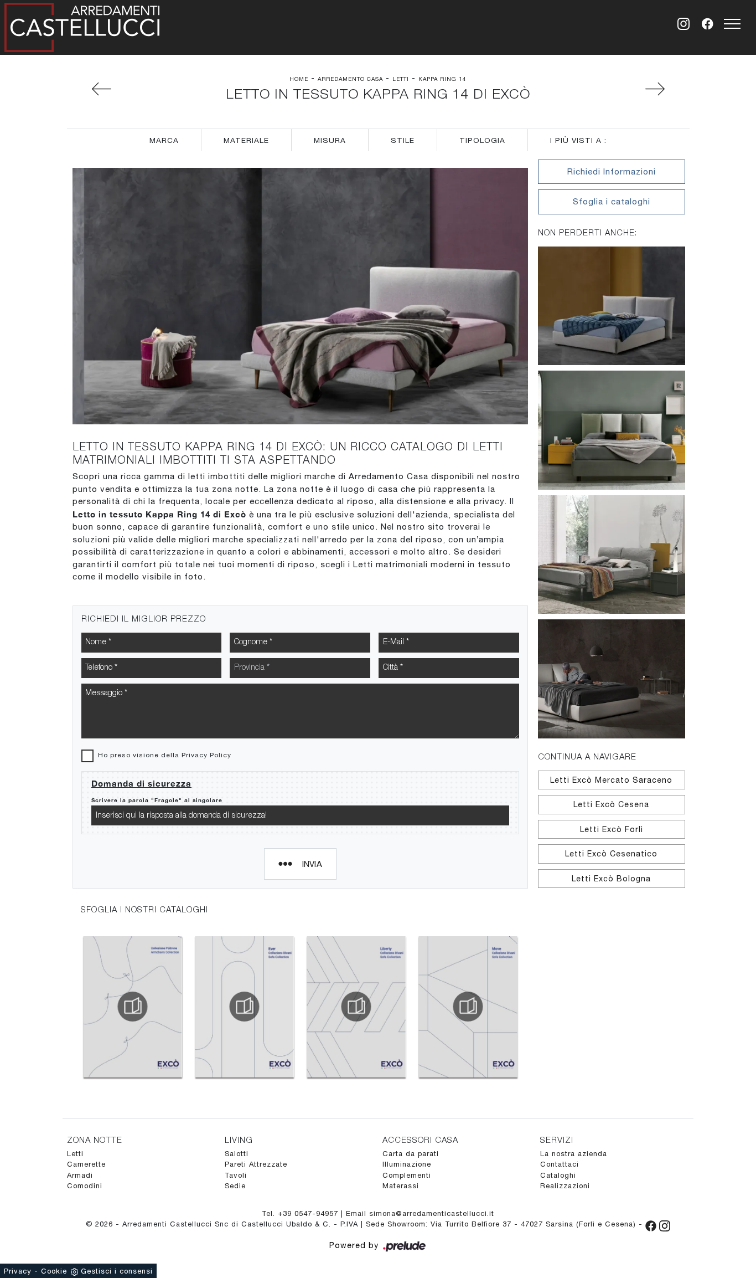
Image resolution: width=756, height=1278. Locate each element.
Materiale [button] (246, 140)
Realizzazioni (565, 1186)
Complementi (406, 1175)
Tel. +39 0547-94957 (301, 1213)
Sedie (235, 1186)
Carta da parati (410, 1153)
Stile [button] (403, 140)
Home (298, 78)
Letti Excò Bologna (611, 878)
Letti (400, 78)
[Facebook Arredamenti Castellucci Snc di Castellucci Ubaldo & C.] (652, 1224)
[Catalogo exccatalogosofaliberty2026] (356, 1006)
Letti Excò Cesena (611, 804)
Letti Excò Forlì (611, 829)
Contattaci (559, 1164)
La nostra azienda (573, 1153)
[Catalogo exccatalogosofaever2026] (244, 1006)
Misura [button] (330, 140)
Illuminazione (406, 1164)
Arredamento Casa (350, 78)
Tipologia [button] (482, 140)
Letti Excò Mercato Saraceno (611, 780)
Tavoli (236, 1175)
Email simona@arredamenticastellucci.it (420, 1213)
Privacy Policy (206, 755)
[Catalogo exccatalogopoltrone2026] (132, 1006)
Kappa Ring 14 (442, 78)
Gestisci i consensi (117, 1271)
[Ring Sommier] (89, 89)
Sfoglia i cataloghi (611, 201)
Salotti (236, 1153)
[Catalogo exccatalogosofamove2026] (468, 1006)
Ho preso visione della (164, 755)
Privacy (18, 1271)
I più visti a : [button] (578, 140)
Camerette (86, 1164)
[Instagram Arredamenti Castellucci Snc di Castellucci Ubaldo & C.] (664, 1224)
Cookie (54, 1271)
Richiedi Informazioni (611, 171)
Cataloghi (558, 1175)
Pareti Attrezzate (256, 1164)
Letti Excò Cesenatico (611, 853)
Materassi (400, 1186)
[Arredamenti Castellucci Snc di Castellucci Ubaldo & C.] (81, 25)
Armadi (80, 1175)
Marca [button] (164, 140)
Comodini (84, 1186)
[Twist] (667, 89)
